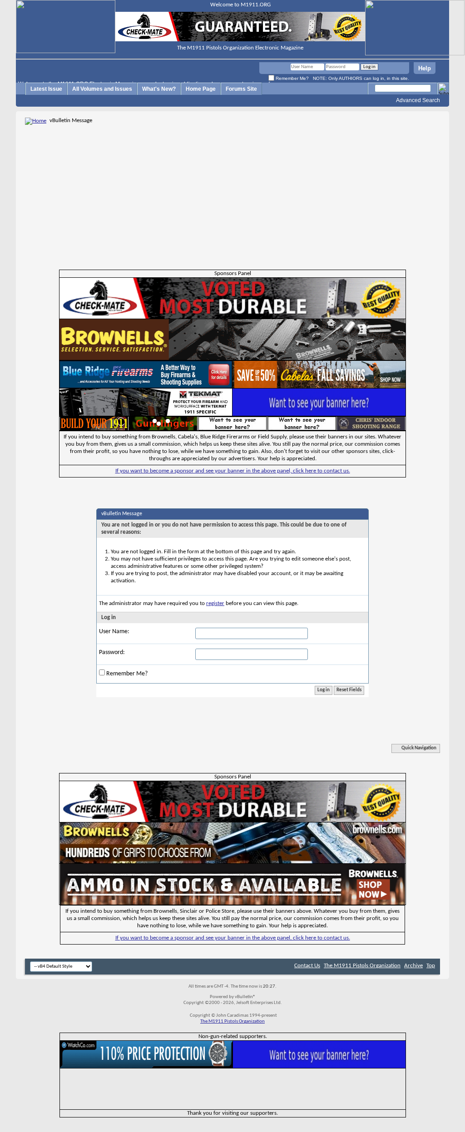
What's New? (159, 89)
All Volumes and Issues (102, 89)
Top (430, 966)
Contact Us (307, 966)
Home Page (201, 89)
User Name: (114, 631)
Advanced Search (418, 100)
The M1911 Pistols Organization (362, 966)
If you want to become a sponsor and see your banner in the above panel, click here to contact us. (232, 471)
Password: (112, 652)
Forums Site (241, 89)
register (215, 603)
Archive (413, 966)
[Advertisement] (232, 194)
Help (424, 68)
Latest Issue (46, 89)
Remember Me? (291, 78)
